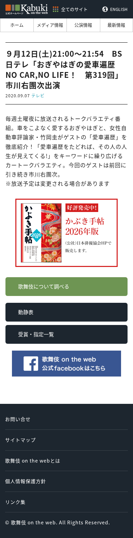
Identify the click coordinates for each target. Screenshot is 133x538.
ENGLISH (119, 9)
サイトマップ (20, 439)
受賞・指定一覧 (36, 334)
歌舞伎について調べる (43, 286)
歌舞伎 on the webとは (32, 460)
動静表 (25, 311)
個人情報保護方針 (25, 481)
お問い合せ (18, 418)
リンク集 (15, 501)
